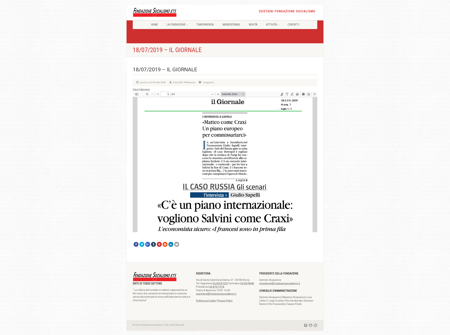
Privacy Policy (225, 300)
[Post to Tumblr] (153, 244)
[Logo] (162, 12)
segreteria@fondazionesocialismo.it (216, 293)
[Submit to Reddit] (165, 244)
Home (154, 24)
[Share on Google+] (147, 244)
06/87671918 (216, 286)
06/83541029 (220, 283)
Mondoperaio (231, 24)
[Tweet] (141, 244)
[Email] (176, 244)
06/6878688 (247, 283)
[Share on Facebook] (136, 244)
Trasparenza (205, 24)
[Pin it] (159, 244)
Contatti (293, 24)
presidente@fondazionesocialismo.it (279, 283)
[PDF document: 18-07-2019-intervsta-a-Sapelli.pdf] (225, 161)
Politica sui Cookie (206, 300)
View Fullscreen (141, 89)
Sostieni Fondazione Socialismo (287, 11)
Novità (253, 24)
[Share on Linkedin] (170, 244)
